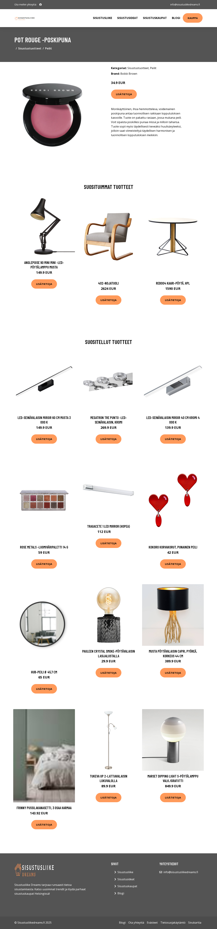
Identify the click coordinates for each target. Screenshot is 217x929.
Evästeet (152, 922)
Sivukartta (194, 922)
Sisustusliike (102, 18)
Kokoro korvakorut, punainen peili (173, 547)
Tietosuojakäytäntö (172, 922)
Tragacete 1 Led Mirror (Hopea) (108, 526)
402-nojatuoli (108, 283)
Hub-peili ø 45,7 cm (44, 672)
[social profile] (40, 4)
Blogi (176, 18)
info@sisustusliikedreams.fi (185, 4)
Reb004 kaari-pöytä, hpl (173, 283)
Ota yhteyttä (136, 922)
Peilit (48, 48)
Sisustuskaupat (155, 18)
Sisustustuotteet (29, 48)
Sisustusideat (127, 18)
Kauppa (193, 18)
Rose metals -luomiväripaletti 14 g (44, 547)
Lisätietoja (124, 94)
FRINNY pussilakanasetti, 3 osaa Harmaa (44, 808)
